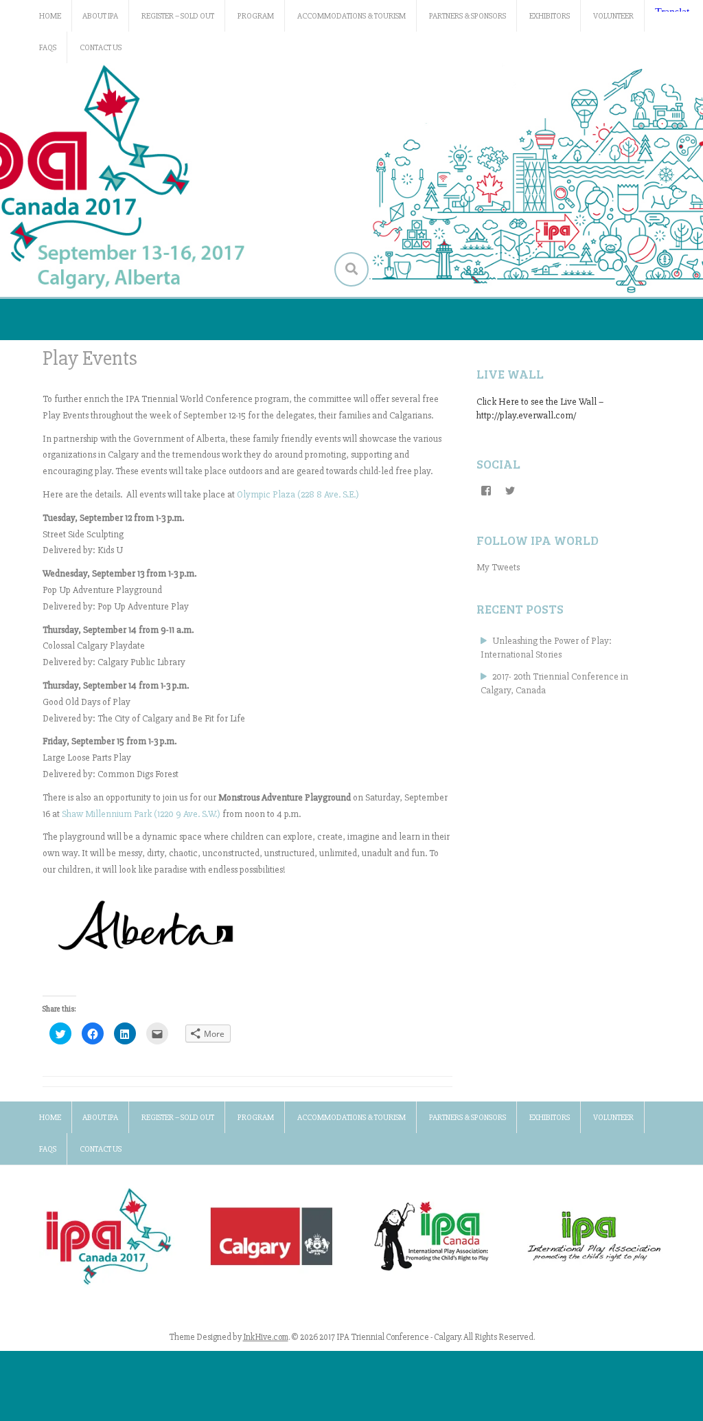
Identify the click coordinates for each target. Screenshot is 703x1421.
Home (50, 16)
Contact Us (101, 48)
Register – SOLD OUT (177, 16)
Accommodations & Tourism (351, 16)
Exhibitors (549, 16)
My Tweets (498, 567)
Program (256, 16)
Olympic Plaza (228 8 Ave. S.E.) (298, 494)
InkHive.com (265, 1337)
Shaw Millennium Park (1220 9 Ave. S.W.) (141, 814)
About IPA (100, 16)
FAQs (47, 48)
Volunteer (613, 16)
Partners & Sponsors (467, 16)
